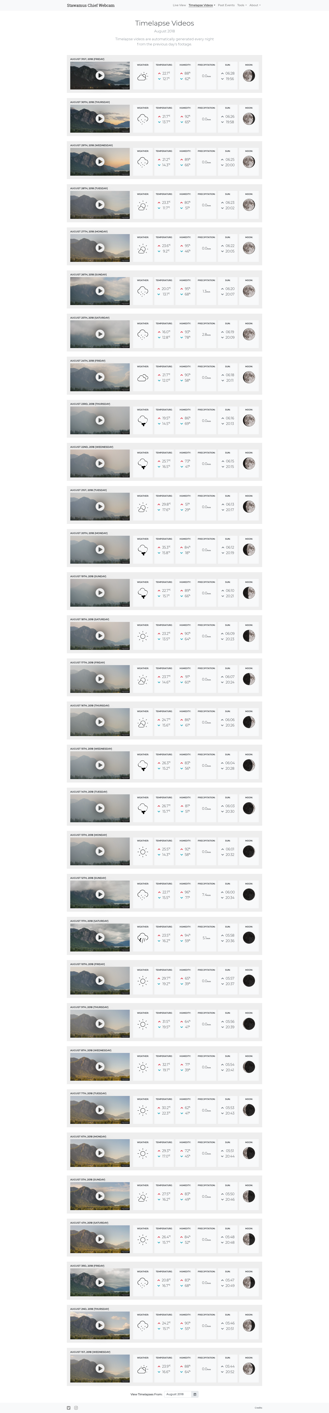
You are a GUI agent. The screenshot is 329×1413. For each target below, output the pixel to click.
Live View (179, 5)
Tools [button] (240, 5)
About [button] (253, 5)
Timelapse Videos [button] (201, 5)
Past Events (226, 5)
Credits (258, 1407)
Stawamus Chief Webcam (91, 5)
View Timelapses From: (146, 1394)
